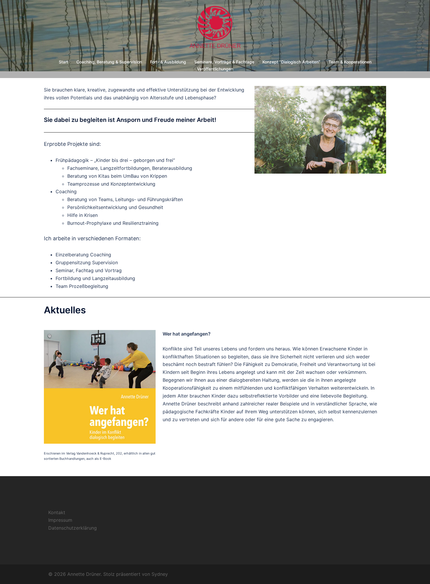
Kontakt (56, 512)
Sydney (160, 574)
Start (63, 61)
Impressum (60, 520)
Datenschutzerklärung (72, 528)
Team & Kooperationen (349, 61)
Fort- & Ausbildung (168, 61)
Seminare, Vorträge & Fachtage (224, 61)
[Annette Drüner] (215, 29)
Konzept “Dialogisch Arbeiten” (291, 61)
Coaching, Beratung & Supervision (109, 61)
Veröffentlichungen (215, 68)
